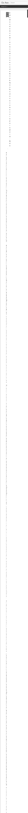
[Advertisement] (14, 36)
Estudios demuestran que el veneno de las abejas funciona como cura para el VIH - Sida (9, 79)
